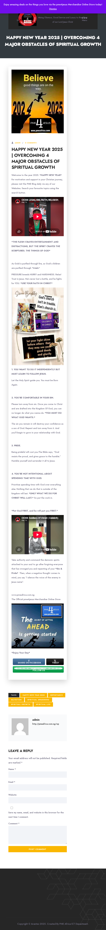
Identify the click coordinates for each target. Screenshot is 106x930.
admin (17, 143)
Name (12, 769)
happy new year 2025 (34, 695)
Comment (13, 823)
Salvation (16, 700)
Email (11, 782)
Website (12, 794)
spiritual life (43, 704)
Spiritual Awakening (38, 700)
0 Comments (30, 143)
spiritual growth (20, 704)
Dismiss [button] (53, 9)
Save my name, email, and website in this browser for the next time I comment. (36, 814)
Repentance (56, 695)
